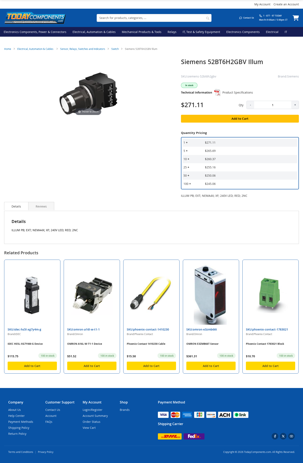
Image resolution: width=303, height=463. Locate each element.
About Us (14, 410)
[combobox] (154, 18)
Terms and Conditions (20, 452)
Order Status (91, 422)
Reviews (41, 206)
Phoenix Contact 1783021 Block (265, 344)
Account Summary (95, 416)
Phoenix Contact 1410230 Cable (146, 344)
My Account (262, 4)
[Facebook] (275, 436)
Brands (125, 410)
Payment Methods (20, 422)
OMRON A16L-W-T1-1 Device (84, 344)
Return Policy (17, 434)
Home (7, 48)
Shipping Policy (18, 428)
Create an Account (286, 4)
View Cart (89, 428)
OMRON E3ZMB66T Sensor (202, 344)
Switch (115, 48)
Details (16, 206)
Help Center (16, 416)
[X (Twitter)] (283, 436)
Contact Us (52, 410)
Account (50, 416)
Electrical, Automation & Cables (35, 48)
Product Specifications (237, 92)
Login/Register (92, 410)
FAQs (48, 422)
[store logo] (35, 18)
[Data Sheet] (217, 92)
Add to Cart (32, 366)
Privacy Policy (45, 452)
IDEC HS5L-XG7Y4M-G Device (25, 344)
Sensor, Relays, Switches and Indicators (82, 48)
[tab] (16, 206)
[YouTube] (291, 436)
